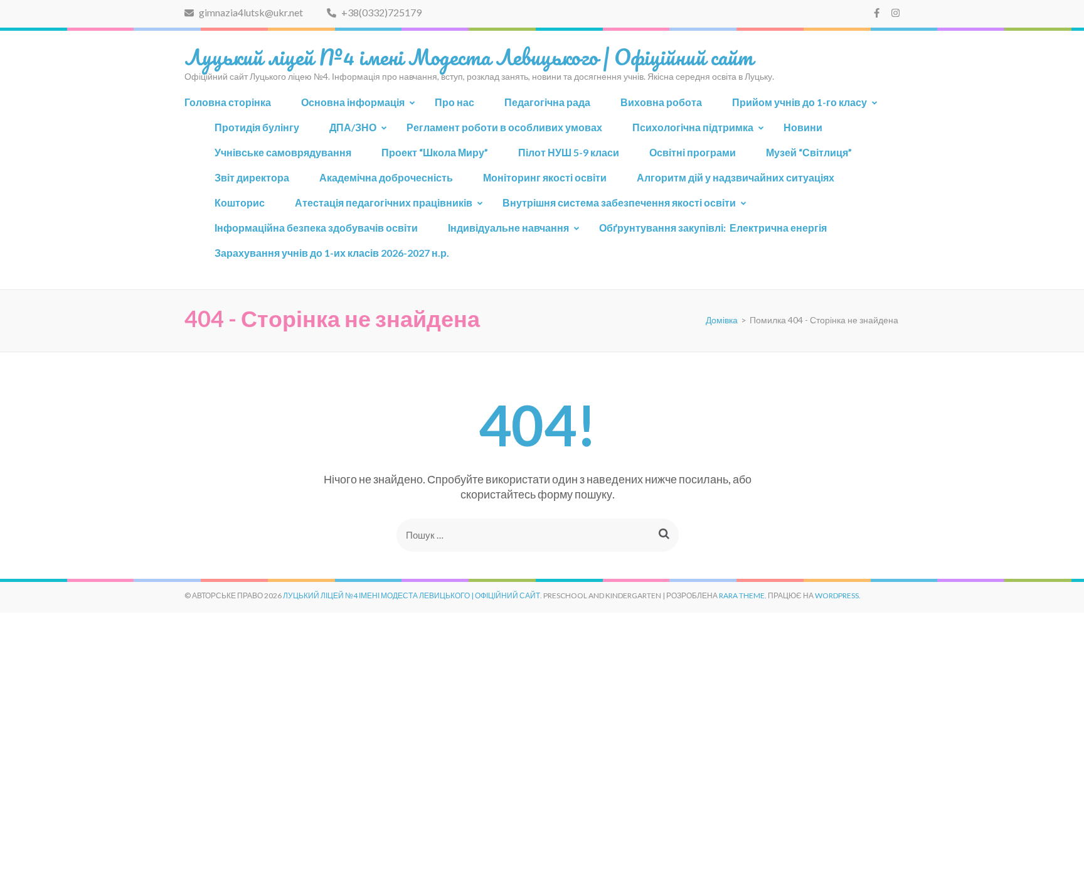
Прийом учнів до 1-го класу (799, 102)
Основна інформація (353, 102)
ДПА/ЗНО (352, 127)
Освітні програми (692, 152)
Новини (803, 127)
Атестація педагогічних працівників (383, 202)
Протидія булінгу (257, 127)
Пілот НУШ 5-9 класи (568, 152)
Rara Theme (742, 595)
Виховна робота (661, 102)
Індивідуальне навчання (508, 228)
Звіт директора (252, 177)
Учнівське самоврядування (283, 152)
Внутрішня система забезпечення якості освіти (619, 202)
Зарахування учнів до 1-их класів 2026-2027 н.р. (332, 253)
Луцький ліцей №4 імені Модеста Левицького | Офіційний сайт (468, 56)
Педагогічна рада (547, 102)
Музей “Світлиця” (809, 152)
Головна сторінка (227, 102)
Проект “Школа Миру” (434, 152)
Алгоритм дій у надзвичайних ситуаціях (735, 177)
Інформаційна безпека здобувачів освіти (316, 228)
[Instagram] (895, 12)
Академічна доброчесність (386, 177)
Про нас (454, 102)
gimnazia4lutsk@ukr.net (250, 12)
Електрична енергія (713, 228)
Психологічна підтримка (692, 127)
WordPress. (838, 595)
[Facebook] (876, 12)
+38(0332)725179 (380, 12)
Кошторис (240, 202)
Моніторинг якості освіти (545, 177)
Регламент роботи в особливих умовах (504, 127)
